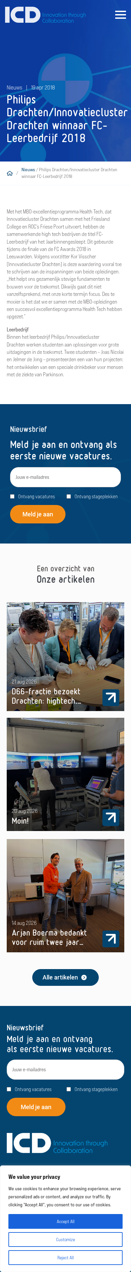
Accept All (66, 1221)
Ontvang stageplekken (96, 496)
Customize (65, 1239)
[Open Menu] (120, 14)
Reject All (65, 1257)
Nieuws (28, 169)
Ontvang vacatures (36, 496)
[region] (65, 1218)
